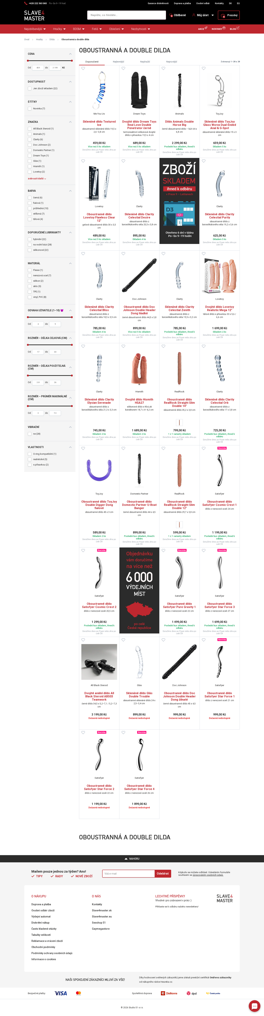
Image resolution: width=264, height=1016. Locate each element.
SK (230, 3)
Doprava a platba (182, 3)
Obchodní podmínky (43, 947)
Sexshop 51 (99, 922)
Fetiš (95, 29)
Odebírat (163, 873)
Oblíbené (178, 15)
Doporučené (91, 61)
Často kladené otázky (43, 928)
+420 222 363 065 (38, 3)
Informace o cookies (43, 959)
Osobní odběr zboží (43, 910)
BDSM (77, 29)
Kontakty (219, 3)
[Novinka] (220, 470)
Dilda (52, 39)
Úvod (26, 39)
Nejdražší (145, 61)
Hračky (57, 29)
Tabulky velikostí (41, 934)
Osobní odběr (203, 3)
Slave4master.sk (102, 910)
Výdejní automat (40, 916)
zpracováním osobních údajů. (208, 875)
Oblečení (114, 29)
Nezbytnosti (138, 29)
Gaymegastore (101, 928)
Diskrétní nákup (40, 922)
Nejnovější (171, 61)
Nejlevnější (118, 61)
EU (238, 3)
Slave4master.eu (102, 916)
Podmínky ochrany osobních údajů (51, 953)
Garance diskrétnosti (158, 3)
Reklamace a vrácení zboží (47, 941)
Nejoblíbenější (33, 29)
